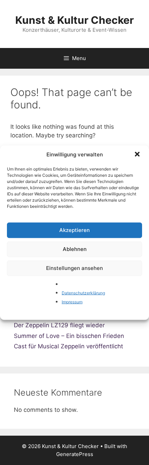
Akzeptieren (74, 230)
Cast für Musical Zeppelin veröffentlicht (68, 346)
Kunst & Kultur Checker (74, 20)
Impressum (72, 301)
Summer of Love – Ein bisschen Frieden (69, 335)
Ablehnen (75, 249)
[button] (138, 155)
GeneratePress (74, 454)
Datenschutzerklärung (83, 293)
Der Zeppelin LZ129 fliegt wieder (59, 325)
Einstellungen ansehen (74, 268)
